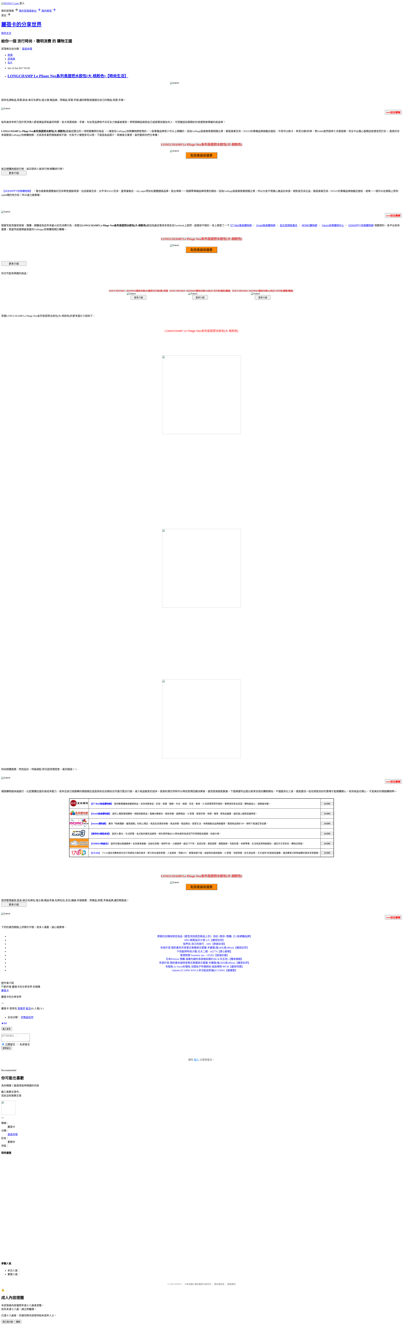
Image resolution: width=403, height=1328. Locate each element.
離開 (18, 1322)
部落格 (11, 59)
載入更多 (7, 1029)
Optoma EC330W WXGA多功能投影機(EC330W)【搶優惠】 (204, 970)
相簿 (10, 55)
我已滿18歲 (8, 1322)
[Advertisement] (201, 1205)
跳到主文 (6, 33)
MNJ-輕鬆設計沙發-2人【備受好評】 (204, 940)
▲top (4, 1022)
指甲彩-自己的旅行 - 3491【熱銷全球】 (204, 944)
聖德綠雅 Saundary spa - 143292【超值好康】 (204, 955)
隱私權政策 (219, 1284)
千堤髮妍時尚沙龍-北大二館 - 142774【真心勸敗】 (205, 951)
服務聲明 (231, 1284)
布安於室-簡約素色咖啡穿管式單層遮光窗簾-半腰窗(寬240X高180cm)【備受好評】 (204, 962)
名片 (10, 62)
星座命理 (27, 48)
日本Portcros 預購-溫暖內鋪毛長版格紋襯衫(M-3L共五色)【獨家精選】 (204, 959)
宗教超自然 (27, 1017)
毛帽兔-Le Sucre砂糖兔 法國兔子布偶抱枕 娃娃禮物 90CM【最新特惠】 (204, 966)
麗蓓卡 (5, 990)
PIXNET (178, 1284)
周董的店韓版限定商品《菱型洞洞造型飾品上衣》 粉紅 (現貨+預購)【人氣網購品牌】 (204, 936)
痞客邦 (21, 1008)
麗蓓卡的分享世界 (21, 24)
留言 (28, 1008)
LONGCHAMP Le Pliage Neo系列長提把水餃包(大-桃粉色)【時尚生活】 (68, 76)
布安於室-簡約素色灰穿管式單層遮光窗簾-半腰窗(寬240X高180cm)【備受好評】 (204, 947)
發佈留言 (7, 1048)
